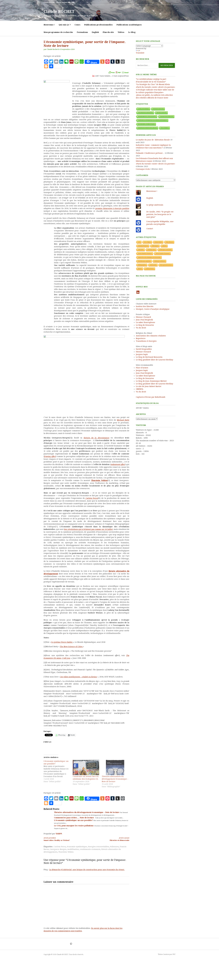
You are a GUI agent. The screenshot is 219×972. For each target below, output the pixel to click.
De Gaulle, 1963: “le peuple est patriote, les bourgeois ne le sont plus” (159, 214)
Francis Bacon (158, 109)
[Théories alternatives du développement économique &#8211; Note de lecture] (115, 767)
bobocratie (153, 265)
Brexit (140, 268)
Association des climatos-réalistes (151, 336)
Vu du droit (141, 328)
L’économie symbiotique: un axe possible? (73, 820)
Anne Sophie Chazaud (162, 253)
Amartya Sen (151, 249)
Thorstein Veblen (66, 852)
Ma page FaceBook (146, 276)
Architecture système (144, 261)
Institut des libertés (144, 306)
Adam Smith (158, 242)
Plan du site (108, 32)
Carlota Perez (91, 498)
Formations (82, 32)
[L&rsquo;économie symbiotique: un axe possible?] (58, 771)
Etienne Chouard (143, 317)
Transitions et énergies (146, 341)
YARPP (59, 834)
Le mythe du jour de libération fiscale (153, 140)
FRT (173, 954)
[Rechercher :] (155, 65)
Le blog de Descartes (145, 325)
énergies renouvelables (98, 847)
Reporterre (140, 338)
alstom (164, 245)
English (95, 32)
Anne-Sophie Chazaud (145, 253)
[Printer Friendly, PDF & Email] (118, 72)
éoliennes (114, 847)
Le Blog (131, 32)
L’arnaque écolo (143, 169)
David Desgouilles (144, 349)
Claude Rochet (52, 49)
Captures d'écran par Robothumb (150, 397)
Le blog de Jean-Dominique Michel (151, 381)
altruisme (140, 249)
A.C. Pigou (147, 242)
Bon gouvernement (166, 265)
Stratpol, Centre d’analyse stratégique (152, 309)
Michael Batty (123, 420)
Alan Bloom (169, 242)
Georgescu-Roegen (58, 849)
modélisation (73, 849)
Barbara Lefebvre (160, 261)
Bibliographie (142, 265)
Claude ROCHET (59, 11)
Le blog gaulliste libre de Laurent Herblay (154, 360)
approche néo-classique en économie (149, 257)
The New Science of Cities (71, 647)
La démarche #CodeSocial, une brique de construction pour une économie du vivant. (87, 870)
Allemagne (155, 245)
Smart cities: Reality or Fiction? (57, 839)
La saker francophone (145, 322)
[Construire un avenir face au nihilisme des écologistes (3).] (86, 767)
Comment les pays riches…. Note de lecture (74, 818)
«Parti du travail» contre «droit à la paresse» (155, 87)
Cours (77, 25)
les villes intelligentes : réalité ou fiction (78, 677)
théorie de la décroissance (96, 438)
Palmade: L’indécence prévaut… (150, 153)
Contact (149, 229)
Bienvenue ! (49, 25)
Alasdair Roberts (143, 245)
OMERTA (139, 389)
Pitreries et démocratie (119, 839)
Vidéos (121, 32)
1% (139, 242)
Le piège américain (154, 205)
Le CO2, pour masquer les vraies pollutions (74, 826)
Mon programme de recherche (58, 32)
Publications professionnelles (98, 25)
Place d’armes (142, 368)
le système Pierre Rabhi (62, 642)
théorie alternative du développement (152, 120)
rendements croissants (90, 849)
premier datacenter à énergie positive (112, 208)
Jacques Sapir (142, 354)
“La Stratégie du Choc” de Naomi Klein (153, 84)
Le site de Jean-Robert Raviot (148, 386)
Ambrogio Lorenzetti (165, 249)
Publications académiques (129, 25)
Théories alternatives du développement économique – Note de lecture (115, 778)
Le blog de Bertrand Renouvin (149, 357)
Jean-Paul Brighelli (144, 320)
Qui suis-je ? (65, 25)
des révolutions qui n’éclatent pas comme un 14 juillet (88, 529)
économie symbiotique (77, 847)
